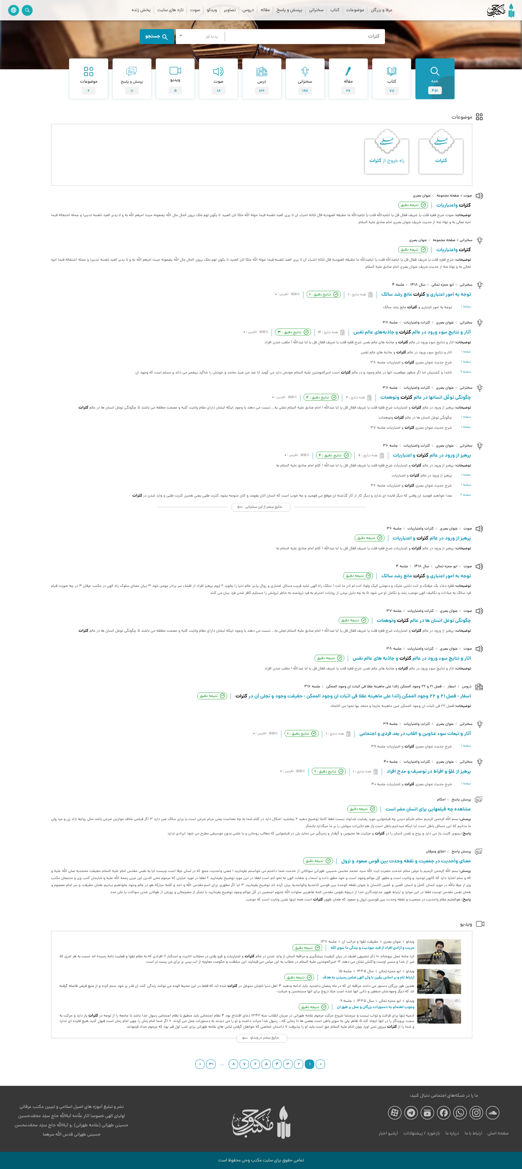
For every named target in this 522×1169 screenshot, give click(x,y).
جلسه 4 (398, 285)
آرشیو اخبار (388, 1133)
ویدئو (212, 10)
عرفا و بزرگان (382, 10)
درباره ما (452, 1133)
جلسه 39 (390, 724)
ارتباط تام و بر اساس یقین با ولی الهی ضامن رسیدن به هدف (368, 977)
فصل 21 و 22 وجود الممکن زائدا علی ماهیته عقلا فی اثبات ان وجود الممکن (384, 687)
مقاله (265, 10)
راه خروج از (386, 161)
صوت (195, 10)
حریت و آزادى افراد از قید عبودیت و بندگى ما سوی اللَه (372, 948)
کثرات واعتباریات (417, 323)
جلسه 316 (312, 687)
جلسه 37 (390, 388)
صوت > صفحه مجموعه (454, 196)
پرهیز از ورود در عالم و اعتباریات (432, 538)
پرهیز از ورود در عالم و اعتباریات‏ (432, 455)
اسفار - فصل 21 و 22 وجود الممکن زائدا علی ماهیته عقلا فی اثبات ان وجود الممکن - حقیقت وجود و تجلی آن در (353, 696)
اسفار (452, 687)
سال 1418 (417, 285)
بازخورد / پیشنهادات (421, 1133)
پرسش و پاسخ (289, 10)
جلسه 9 (346, 1001)
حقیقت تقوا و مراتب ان (360, 942)
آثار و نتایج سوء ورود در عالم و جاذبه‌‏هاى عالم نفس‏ (412, 332)
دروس (248, 10)
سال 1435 (365, 971)
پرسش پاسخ (461, 800)
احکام (441, 800)
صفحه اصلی (498, 1133)
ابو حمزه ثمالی (442, 285)
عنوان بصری (422, 196)
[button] (200, 36)
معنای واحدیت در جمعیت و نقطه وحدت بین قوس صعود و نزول (406, 861)
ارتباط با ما (473, 1133)
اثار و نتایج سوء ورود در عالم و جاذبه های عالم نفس (412, 658)
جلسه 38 (390, 323)
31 (211, 1064)
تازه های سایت (170, 10)
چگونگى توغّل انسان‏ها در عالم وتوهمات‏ (425, 397)
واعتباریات (453, 205)
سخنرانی (316, 10)
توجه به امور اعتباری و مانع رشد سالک (426, 294)
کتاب (335, 10)
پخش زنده (141, 10)
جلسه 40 (391, 762)
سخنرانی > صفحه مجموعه (453, 240)
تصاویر (230, 10)
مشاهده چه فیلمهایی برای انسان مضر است (428, 809)
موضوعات (355, 10)
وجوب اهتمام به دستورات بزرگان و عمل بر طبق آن (375, 1007)
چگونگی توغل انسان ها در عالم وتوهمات (424, 621)
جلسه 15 (345, 971)
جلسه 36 (390, 446)
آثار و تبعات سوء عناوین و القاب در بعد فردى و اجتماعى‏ (415, 734)
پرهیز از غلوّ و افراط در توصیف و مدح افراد (429, 771)
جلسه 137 (329, 942)
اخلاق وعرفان (436, 852)
